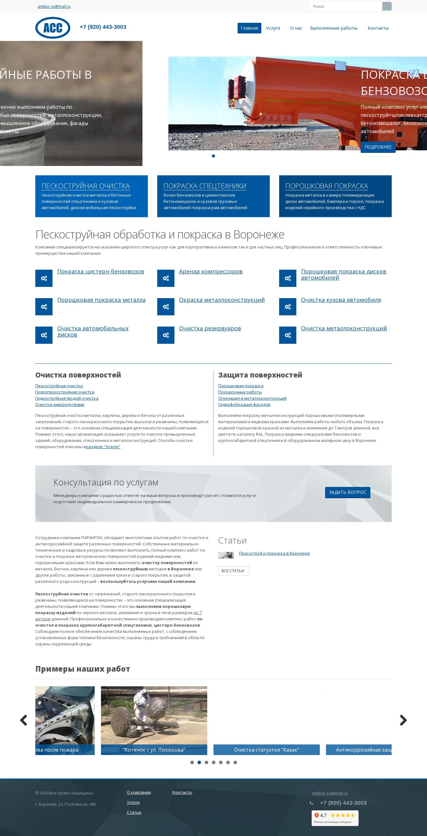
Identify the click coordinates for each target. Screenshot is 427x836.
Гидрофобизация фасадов (244, 404)
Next (417, 103)
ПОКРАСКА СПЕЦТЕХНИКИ (204, 186)
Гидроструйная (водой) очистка (66, 398)
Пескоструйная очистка (59, 385)
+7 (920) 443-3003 (103, 27)
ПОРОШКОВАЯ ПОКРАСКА (326, 186)
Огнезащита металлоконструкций (252, 398)
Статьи (134, 812)
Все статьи (234, 570)
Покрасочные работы (240, 392)
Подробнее (235, 147)
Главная (249, 28)
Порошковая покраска (241, 385)
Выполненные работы (335, 28)
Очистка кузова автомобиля (341, 299)
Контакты (378, 28)
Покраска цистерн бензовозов (100, 271)
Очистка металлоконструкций (344, 328)
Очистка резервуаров (210, 328)
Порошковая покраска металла (101, 299)
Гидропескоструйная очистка (64, 392)
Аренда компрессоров (211, 271)
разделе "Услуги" (103, 446)
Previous (9, 103)
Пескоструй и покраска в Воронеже (274, 553)
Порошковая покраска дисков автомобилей (343, 274)
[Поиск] (387, 6)
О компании (139, 792)
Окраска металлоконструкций (222, 299)
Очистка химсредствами (59, 404)
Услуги (274, 28)
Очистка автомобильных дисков (92, 331)
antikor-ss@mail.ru (54, 6)
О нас (296, 28)
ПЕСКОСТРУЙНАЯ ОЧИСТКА (86, 186)
